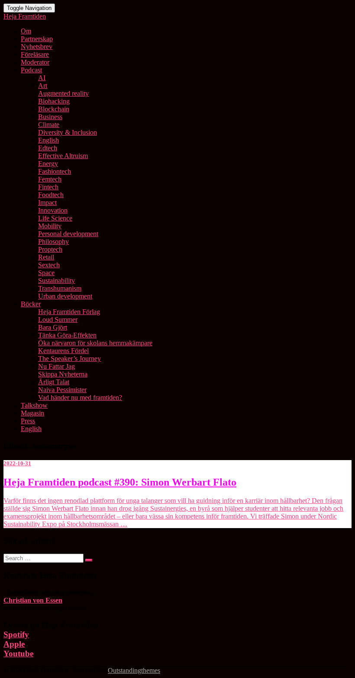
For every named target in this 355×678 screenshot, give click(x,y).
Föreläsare (35, 54)
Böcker (31, 304)
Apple (14, 644)
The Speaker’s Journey (69, 358)
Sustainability (56, 280)
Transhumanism (59, 288)
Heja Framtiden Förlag (69, 311)
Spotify (16, 634)
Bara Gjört (52, 327)
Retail (46, 257)
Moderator (35, 62)
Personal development (68, 233)
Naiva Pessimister (62, 389)
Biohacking (54, 101)
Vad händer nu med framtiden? (80, 397)
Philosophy (53, 241)
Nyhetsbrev (36, 46)
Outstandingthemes (134, 670)
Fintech (48, 187)
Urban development (65, 296)
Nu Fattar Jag (56, 366)
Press (28, 421)
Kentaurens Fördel (63, 350)
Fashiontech (54, 171)
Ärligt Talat (53, 382)
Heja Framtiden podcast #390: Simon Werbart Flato (119, 482)
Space (46, 272)
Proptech (50, 249)
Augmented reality (63, 93)
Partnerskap (37, 38)
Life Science (55, 218)
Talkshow (34, 405)
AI (41, 77)
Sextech (49, 265)
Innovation (53, 210)
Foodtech (51, 194)
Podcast (31, 70)
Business (50, 116)
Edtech (47, 148)
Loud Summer (57, 319)
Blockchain (53, 109)
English (48, 140)
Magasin (32, 413)
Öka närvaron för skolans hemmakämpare (95, 343)
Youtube (18, 653)
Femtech (49, 179)
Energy (48, 163)
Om (26, 31)
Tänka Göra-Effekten (67, 335)
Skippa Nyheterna (62, 374)
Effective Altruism (63, 155)
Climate (48, 124)
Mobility (49, 226)
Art (42, 85)
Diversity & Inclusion (67, 132)
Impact (47, 202)
